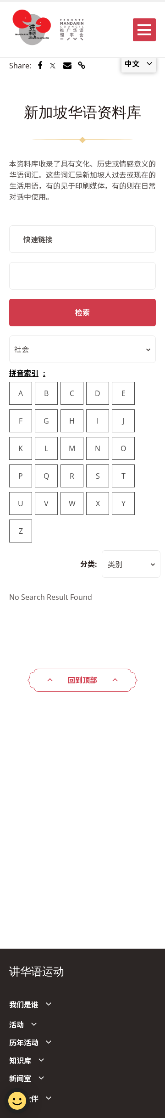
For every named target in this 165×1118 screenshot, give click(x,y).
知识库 (20, 1061)
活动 (16, 1025)
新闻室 (20, 1078)
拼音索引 (23, 373)
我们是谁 (23, 1005)
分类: (88, 564)
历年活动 (23, 1043)
